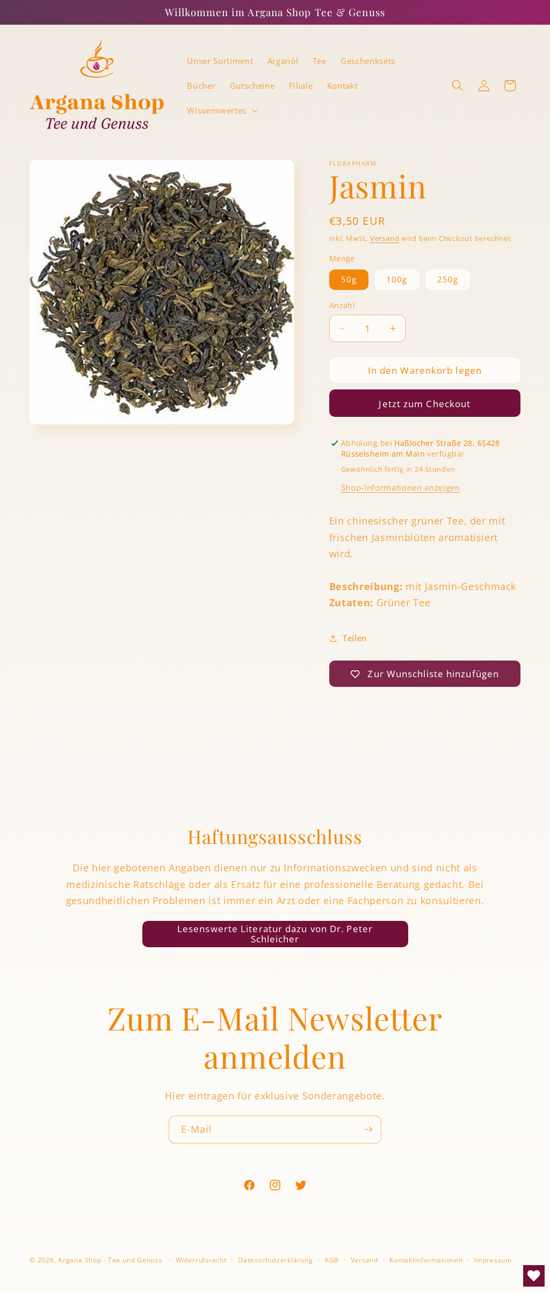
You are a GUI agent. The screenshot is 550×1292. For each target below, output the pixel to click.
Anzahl (342, 305)
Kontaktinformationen (425, 1260)
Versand (384, 238)
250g (447, 279)
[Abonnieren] (368, 1130)
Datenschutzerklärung (275, 1260)
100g (396, 279)
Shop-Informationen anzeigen (400, 487)
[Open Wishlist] (534, 1276)
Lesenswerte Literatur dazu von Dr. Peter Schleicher (275, 934)
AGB (331, 1260)
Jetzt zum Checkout (425, 403)
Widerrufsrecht (201, 1260)
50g (349, 279)
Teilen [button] (355, 638)
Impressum (493, 1260)
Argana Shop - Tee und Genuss (110, 1260)
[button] (221, 110)
